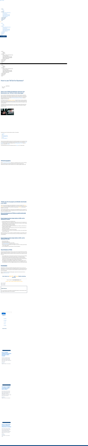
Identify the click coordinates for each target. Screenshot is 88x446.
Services (2, 11)
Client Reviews (3, 17)
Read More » (3, 362)
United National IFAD (5, 135)
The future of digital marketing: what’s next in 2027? (6, 388)
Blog (2, 20)
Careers (4, 53)
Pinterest (18, 281)
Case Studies (3, 18)
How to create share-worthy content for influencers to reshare (6, 425)
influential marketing (6, 243)
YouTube (21, 281)
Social (18, 276)
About (2, 23)
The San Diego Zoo (4, 138)
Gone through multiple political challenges (16, 97)
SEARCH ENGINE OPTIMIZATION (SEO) (8, 68)
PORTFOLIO (2, 19)
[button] (14, 21)
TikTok (17, 145)
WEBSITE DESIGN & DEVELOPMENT (6, 15)
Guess (3, 137)
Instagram (15, 281)
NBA (2, 134)
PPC (12, 276)
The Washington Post (5, 136)
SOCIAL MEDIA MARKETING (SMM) (6, 14)
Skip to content (2, 0)
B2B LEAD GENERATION (5, 16)
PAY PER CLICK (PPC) (5, 69)
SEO (10, 276)
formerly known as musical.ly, (7, 162)
